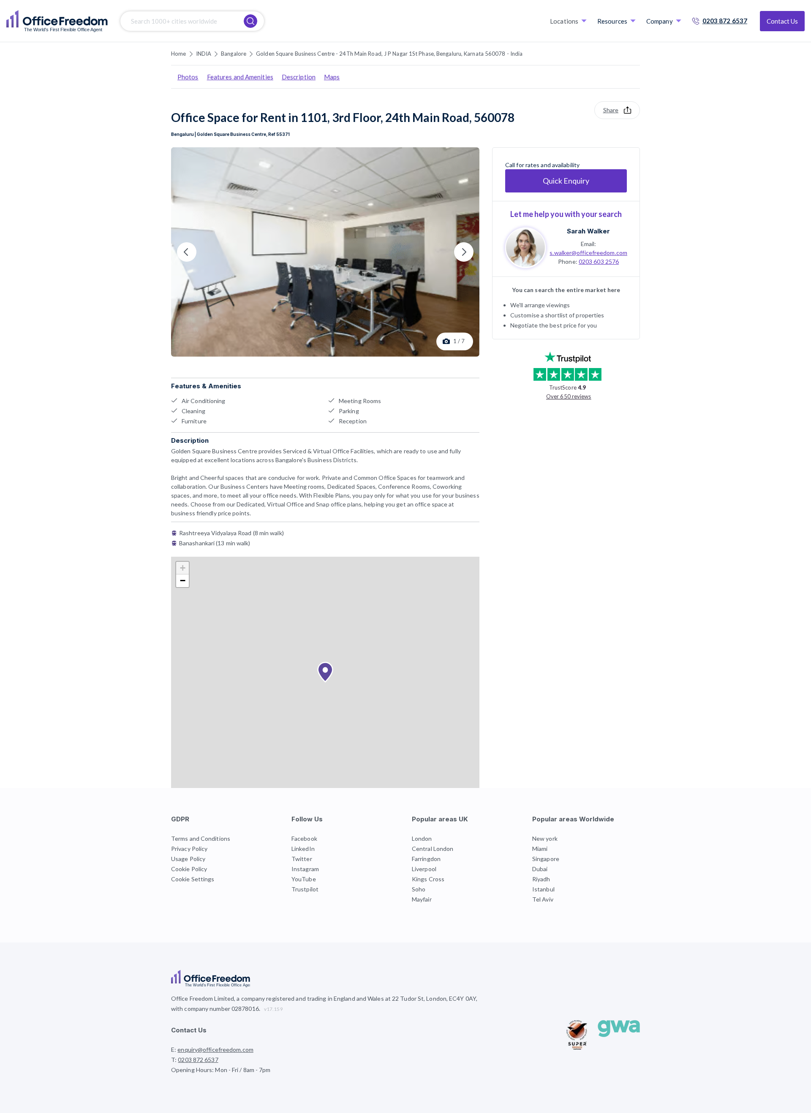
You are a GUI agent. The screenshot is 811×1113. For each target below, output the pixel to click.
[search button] (250, 21)
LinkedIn (303, 848)
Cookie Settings (193, 879)
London (422, 838)
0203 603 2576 (599, 261)
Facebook (304, 838)
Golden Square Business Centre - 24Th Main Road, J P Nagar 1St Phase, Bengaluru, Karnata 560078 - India (389, 53)
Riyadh (541, 879)
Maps (332, 77)
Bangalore (233, 53)
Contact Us (782, 21)
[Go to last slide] (186, 252)
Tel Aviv (542, 899)
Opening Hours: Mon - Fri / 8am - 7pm (221, 1069)
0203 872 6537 (724, 20)
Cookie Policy (189, 868)
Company (659, 21)
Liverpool (424, 868)
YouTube (303, 879)
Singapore (545, 858)
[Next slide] (464, 252)
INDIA (204, 53)
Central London (432, 848)
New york (545, 838)
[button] (325, 672)
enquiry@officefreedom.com (215, 1049)
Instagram (305, 868)
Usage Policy (188, 858)
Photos (188, 77)
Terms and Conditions (200, 838)
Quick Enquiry (566, 180)
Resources (612, 21)
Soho (418, 889)
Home (178, 53)
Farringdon (426, 858)
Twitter (301, 858)
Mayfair (422, 899)
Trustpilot (304, 889)
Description (299, 77)
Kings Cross (428, 879)
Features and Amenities (240, 77)
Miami (540, 848)
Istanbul (543, 889)
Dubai (540, 868)
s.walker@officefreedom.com (588, 252)
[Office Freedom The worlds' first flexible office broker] (57, 21)
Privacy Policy (189, 848)
